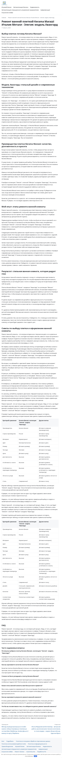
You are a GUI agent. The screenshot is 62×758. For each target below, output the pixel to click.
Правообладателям (7, 746)
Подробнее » (10, 741)
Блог (3, 741)
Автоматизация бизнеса (20, 7)
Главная (4, 17)
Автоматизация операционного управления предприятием (20, 10)
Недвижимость (34, 7)
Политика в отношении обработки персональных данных (33, 741)
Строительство (30, 751)
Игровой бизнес (7, 7)
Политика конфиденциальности (37, 744)
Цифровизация (45, 10)
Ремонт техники (19, 751)
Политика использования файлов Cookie (14, 744)
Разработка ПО (41, 751)
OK (35, 756)
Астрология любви (7, 13)
